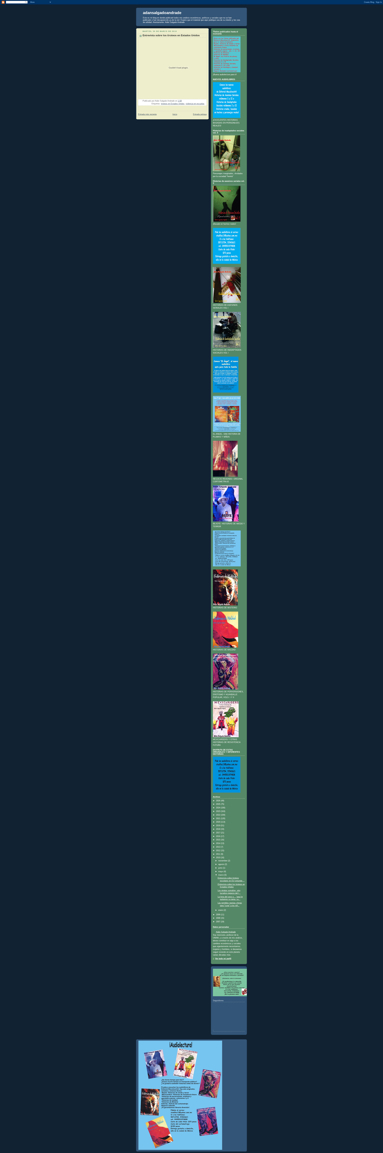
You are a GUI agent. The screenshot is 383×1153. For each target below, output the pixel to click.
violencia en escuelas (195, 104)
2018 (218, 829)
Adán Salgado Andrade (226, 932)
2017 (218, 833)
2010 (218, 858)
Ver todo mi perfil (223, 959)
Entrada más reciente (147, 114)
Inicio (174, 114)
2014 (218, 843)
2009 (218, 915)
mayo (220, 871)
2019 (218, 826)
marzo (221, 875)
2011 (218, 854)
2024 (218, 808)
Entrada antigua (200, 114)
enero (220, 910)
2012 (218, 851)
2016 (218, 836)
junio (220, 868)
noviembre (222, 861)
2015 (218, 840)
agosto (221, 864)
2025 (218, 804)
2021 (218, 818)
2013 (218, 847)
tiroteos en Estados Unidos (172, 104)
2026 (218, 801)
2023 (218, 811)
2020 (218, 822)
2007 (218, 922)
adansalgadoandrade (162, 12)
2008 (218, 918)
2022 (218, 815)
